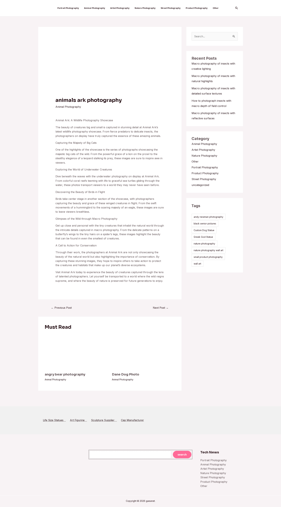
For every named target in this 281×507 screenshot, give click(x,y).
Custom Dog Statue (204, 230)
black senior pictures (205, 223)
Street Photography (171, 8)
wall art (197, 263)
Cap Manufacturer (132, 420)
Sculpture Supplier (104, 420)
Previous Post (61, 307)
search (182, 454)
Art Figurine (78, 420)
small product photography (208, 257)
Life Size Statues (54, 420)
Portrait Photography (68, 8)
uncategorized (200, 185)
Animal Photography (94, 8)
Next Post (160, 307)
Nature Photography (145, 8)
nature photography (204, 243)
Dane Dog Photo (125, 374)
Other (216, 8)
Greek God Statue (203, 236)
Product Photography (196, 8)
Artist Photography (119, 8)
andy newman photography (208, 216)
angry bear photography (65, 374)
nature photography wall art (208, 250)
